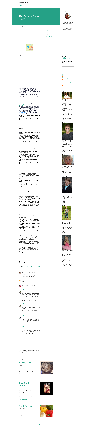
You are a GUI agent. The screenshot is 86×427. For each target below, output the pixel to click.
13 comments (25, 399)
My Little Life (23, 3)
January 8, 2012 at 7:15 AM (31, 328)
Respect (63, 87)
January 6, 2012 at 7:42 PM (34, 305)
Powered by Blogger (36, 424)
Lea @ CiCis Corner (25, 305)
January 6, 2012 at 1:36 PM (31, 300)
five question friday (49, 36)
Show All (64, 89)
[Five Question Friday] (29, 51)
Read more (35, 376)
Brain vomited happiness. (66, 78)
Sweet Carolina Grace (26, 280)
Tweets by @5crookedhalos (66, 58)
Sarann (23, 285)
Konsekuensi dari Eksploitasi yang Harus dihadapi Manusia (67, 83)
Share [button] (47, 30)
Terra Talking (64, 68)
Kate (23, 317)
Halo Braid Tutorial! (24, 384)
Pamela (23, 272)
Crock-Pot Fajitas (26, 406)
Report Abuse (64, 41)
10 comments (25, 376)
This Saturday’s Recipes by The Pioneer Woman (67, 75)
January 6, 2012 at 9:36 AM (30, 285)
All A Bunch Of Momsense (67, 77)
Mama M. (67, 21)
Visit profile (67, 32)
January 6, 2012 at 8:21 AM (30, 272)
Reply (23, 277)
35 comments (25, 420)
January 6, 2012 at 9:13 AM (35, 280)
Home (21, 5)
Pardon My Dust (65, 86)
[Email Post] (31, 266)
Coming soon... (25, 362)
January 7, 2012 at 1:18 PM (29, 317)
